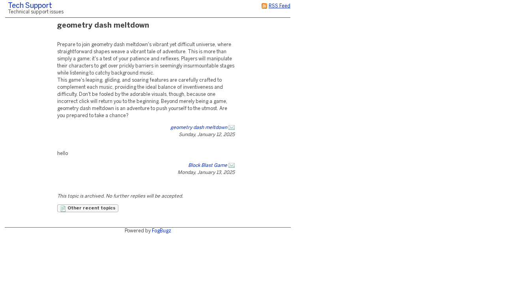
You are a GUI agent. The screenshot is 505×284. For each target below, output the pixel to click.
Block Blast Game (207, 165)
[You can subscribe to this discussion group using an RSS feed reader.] (264, 6)
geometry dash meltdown (198, 127)
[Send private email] (231, 127)
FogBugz (161, 231)
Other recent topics (91, 208)
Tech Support (30, 6)
